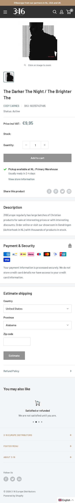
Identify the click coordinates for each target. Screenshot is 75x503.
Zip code (8, 333)
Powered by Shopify (13, 495)
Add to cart (37, 157)
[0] (68, 12)
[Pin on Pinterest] (55, 191)
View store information (21, 179)
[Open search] (55, 12)
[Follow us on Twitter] (12, 479)
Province (8, 317)
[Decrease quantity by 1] (26, 145)
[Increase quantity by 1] (44, 145)
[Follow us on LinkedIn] (19, 479)
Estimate (14, 355)
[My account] (61, 12)
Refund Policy (11, 371)
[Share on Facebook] (49, 191)
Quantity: (8, 145)
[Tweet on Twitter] (62, 191)
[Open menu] (5, 12)
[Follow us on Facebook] (5, 479)
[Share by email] (69, 191)
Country (8, 301)
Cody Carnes (11, 105)
